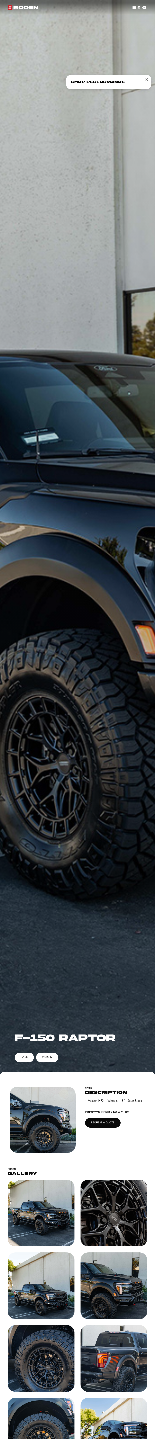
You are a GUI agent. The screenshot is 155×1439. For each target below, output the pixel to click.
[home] (23, 7)
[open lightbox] (43, 1120)
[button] (141, 8)
